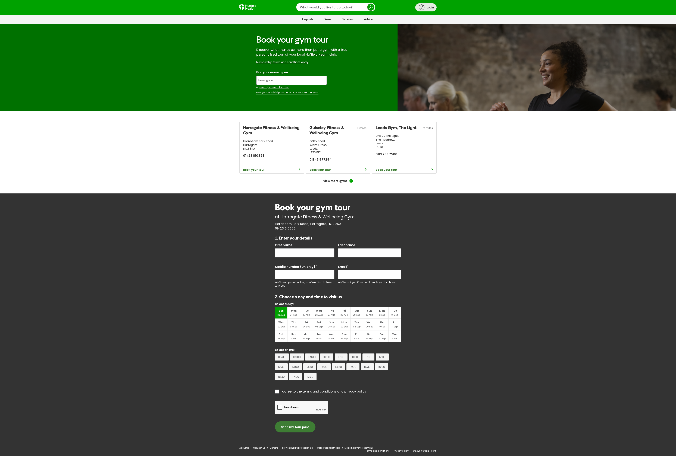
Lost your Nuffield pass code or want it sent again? (287, 92)
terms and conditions (319, 391)
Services (347, 19)
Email (343, 266)
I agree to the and (323, 391)
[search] (335, 7)
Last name (347, 245)
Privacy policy (401, 450)
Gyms (327, 19)
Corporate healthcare (328, 447)
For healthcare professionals (297, 447)
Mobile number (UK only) (296, 266)
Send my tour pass (295, 427)
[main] (338, 233)
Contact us (259, 447)
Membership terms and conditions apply (282, 62)
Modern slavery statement (359, 447)
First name (284, 245)
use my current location (274, 87)
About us (244, 447)
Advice (368, 19)
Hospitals (307, 19)
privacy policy (355, 391)
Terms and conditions (378, 450)
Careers (274, 447)
